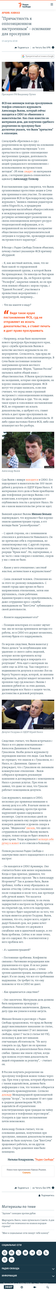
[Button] (21, 48)
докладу (7, 1095)
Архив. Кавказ (11, 13)
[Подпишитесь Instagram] (39, 1253)
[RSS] (46, 1253)
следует (28, 171)
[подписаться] (11, 1259)
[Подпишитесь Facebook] (11, 1253)
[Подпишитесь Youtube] (25, 1253)
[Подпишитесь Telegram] (32, 1253)
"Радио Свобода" (44, 1159)
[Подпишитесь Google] (4, 1253)
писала (30, 828)
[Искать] (47, 1287)
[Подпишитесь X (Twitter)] (18, 1253)
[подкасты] (21, 1287)
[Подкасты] (4, 1259)
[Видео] (34, 1287)
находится (32, 480)
